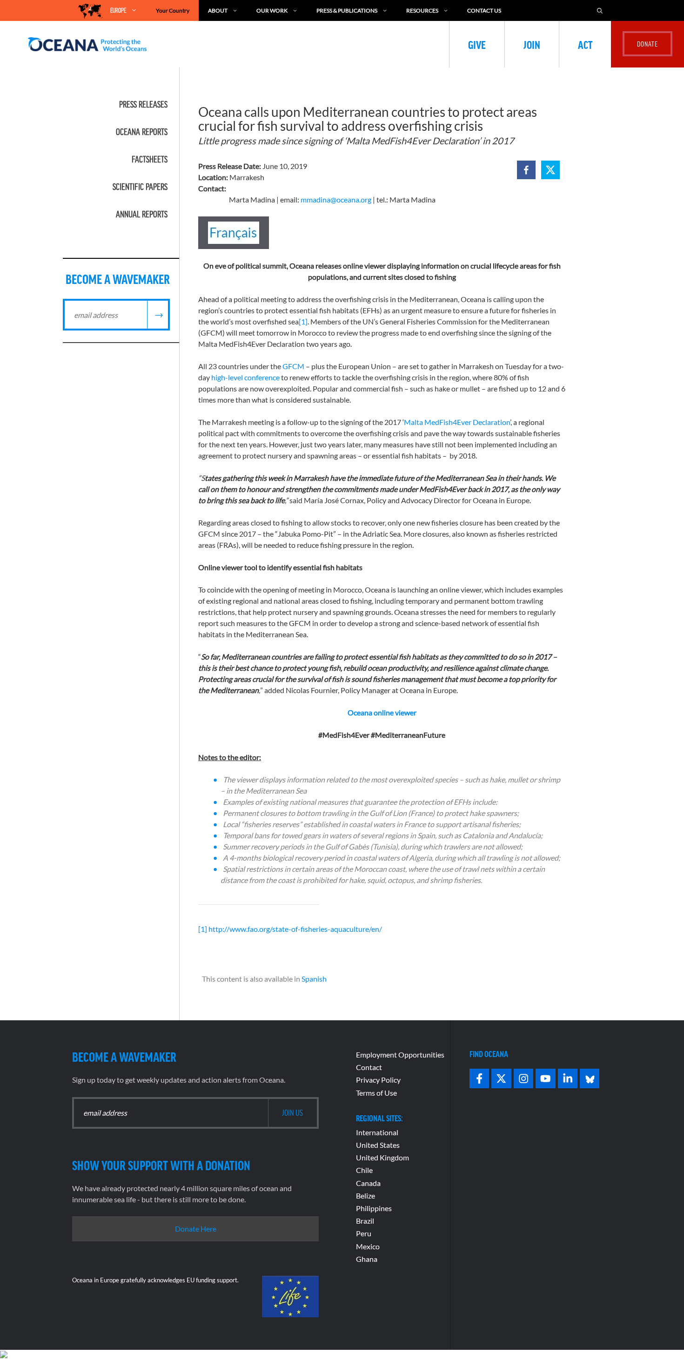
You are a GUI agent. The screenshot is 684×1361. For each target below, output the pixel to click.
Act (585, 44)
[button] (526, 170)
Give (477, 44)
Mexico (368, 1246)
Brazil (365, 1220)
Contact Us (484, 10)
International (377, 1132)
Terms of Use (376, 1092)
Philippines (374, 1208)
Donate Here (195, 1228)
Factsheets (150, 159)
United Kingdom (382, 1157)
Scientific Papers (140, 186)
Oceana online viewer (382, 712)
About (218, 10)
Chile (364, 1170)
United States (378, 1144)
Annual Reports (142, 214)
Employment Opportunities (400, 1054)
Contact (369, 1067)
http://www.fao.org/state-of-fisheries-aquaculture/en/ (295, 928)
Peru (363, 1233)
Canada (368, 1183)
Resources (422, 10)
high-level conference (245, 377)
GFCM (293, 366)
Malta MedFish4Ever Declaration (457, 422)
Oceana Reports (142, 131)
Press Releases (143, 104)
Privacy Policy (378, 1079)
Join (531, 44)
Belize (365, 1195)
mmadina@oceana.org (336, 199)
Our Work (272, 10)
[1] (303, 321)
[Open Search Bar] (600, 10)
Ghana (366, 1258)
